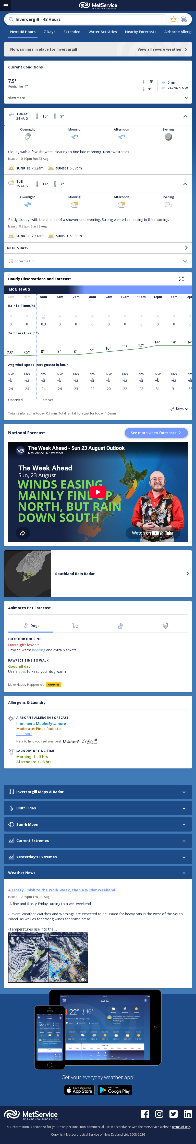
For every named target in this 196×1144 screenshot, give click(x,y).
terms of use (181, 1127)
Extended (72, 31)
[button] (98, 116)
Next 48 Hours (22, 31)
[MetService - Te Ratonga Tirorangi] (98, 5)
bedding (38, 650)
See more (24, 733)
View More (16, 98)
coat (22, 671)
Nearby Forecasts (140, 31)
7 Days (49, 31)
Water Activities (103, 31)
